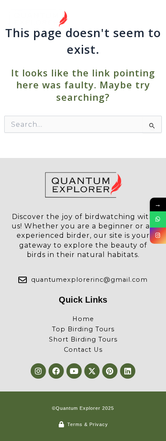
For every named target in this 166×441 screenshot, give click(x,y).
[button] (150, 19)
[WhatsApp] (158, 219)
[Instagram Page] (158, 236)
